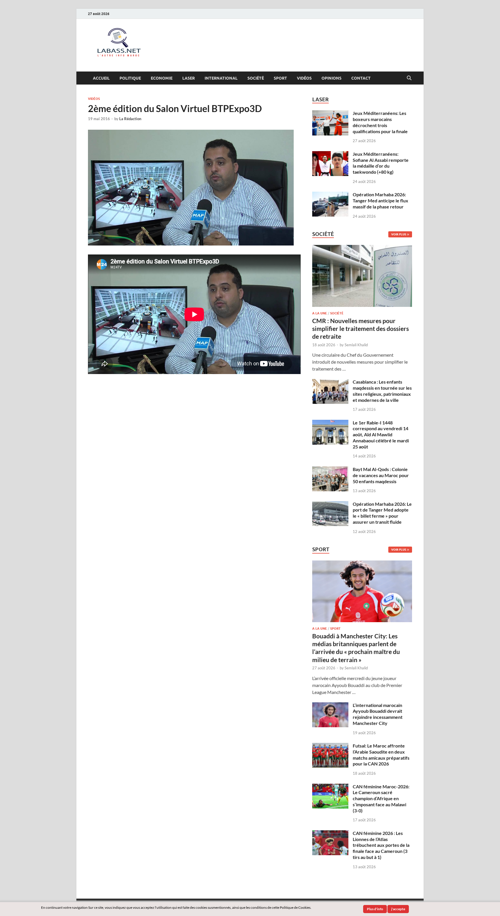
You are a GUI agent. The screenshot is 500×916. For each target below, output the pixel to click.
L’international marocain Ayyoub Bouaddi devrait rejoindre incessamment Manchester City (377, 714)
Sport (280, 78)
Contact (361, 78)
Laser (188, 78)
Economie (161, 78)
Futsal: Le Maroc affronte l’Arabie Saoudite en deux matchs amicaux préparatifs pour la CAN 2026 (381, 754)
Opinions (331, 78)
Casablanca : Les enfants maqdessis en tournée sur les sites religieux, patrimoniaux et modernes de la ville (382, 390)
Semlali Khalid (356, 344)
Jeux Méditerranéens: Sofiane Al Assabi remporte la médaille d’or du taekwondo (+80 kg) (381, 163)
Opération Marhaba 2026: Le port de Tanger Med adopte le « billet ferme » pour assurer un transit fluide (382, 513)
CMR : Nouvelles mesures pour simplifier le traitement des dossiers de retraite (360, 328)
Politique (130, 78)
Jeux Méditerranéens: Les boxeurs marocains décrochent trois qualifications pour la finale (380, 122)
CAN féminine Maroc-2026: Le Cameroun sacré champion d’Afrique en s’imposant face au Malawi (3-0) (381, 798)
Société (255, 78)
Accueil (101, 78)
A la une (319, 313)
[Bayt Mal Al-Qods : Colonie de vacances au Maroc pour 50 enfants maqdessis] (330, 469)
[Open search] (409, 78)
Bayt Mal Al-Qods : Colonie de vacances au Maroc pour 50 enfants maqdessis (381, 475)
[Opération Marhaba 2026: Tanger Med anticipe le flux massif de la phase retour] (330, 195)
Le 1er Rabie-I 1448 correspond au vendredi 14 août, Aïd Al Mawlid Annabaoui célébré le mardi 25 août (381, 434)
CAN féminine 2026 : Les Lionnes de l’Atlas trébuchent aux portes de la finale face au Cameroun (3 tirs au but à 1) (381, 845)
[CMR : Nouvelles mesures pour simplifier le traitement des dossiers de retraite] (362, 248)
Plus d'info (375, 909)
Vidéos (304, 78)
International (221, 78)
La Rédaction (130, 118)
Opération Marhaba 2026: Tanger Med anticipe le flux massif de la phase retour (380, 200)
